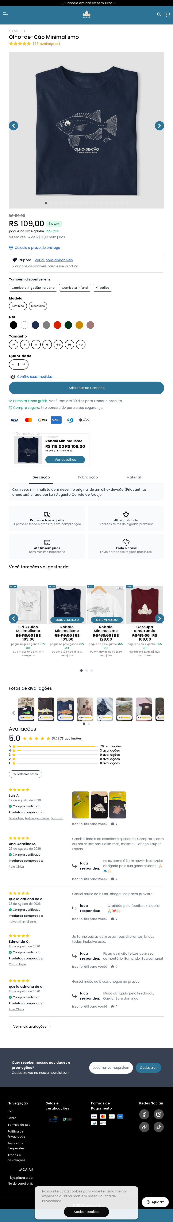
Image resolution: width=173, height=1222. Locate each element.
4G (81, 344)
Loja (11, 1111)
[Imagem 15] (117, 203)
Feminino (18, 306)
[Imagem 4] (61, 203)
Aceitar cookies (86, 1211)
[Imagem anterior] (13, 125)
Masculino (38, 306)
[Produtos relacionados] (81, 670)
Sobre (12, 1118)
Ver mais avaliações (29, 1026)
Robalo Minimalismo (67, 629)
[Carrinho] (167, 14)
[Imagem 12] (101, 203)
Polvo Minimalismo (22, 922)
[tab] (41, 477)
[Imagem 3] (56, 203)
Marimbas (16, 818)
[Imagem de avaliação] (84, 723)
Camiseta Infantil (75, 288)
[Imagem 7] (76, 203)
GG (58, 344)
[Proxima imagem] (159, 125)
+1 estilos (102, 288)
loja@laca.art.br (22, 1178)
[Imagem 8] (81, 203)
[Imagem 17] (127, 203)
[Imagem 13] (106, 203)
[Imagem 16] (122, 203)
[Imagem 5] (66, 203)
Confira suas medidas (35, 376)
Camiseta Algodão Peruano (33, 288)
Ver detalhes (65, 459)
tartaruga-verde (37, 818)
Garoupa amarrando (144, 629)
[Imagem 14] (112, 203)
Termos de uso (19, 1125)
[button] (5, 14)
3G (69, 344)
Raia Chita (16, 866)
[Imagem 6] (71, 203)
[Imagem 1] (46, 203)
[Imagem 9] (86, 203)
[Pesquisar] (159, 14)
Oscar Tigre (17, 964)
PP (13, 344)
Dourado (57, 818)
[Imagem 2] (51, 203)
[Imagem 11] (96, 203)
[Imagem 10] (91, 203)
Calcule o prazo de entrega (37, 248)
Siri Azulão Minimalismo (28, 629)
